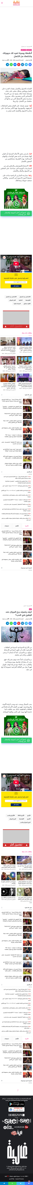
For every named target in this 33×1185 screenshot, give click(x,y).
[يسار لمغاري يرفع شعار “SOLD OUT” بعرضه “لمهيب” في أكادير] (27, 416)
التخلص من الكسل (11, 297)
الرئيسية (29, 47)
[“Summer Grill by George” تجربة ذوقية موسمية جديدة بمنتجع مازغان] (24, 360)
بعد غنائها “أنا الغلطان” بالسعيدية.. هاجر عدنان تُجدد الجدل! (12, 443)
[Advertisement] (16, 26)
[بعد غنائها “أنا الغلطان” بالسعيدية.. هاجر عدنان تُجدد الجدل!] (27, 444)
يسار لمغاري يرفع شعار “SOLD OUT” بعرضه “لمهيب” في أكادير (13, 414)
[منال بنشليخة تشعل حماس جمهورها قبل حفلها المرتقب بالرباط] (27, 430)
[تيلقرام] (7, 64)
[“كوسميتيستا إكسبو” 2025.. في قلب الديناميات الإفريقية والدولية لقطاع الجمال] (24, 378)
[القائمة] (2, 3)
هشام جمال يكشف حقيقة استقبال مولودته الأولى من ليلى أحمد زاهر (13, 464)
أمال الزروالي (28, 60)
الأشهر (17, 526)
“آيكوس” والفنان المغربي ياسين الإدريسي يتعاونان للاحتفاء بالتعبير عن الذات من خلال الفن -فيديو (8, 386)
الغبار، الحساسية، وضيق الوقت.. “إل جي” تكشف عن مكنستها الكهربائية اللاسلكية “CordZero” (8, 349)
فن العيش (23, 47)
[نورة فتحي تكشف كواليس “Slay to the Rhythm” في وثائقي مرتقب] (27, 423)
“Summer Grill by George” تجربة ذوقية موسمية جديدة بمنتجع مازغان (25, 367)
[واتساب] (11, 64)
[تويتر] (26, 64)
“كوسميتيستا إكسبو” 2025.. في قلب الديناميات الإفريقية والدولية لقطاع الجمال (25, 385)
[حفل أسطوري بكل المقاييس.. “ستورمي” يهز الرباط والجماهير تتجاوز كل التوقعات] (27, 409)
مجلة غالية (17, 304)
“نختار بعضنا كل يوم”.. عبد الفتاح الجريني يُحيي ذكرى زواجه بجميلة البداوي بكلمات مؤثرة (12, 401)
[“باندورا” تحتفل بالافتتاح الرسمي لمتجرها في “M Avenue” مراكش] (7, 360)
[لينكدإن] (22, 64)
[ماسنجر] (15, 64)
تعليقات (7, 526)
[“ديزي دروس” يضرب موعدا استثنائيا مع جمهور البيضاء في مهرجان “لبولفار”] (27, 452)
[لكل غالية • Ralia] (16, 3)
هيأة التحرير (11, 1179)
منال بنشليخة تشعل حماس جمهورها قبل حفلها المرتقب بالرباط (12, 428)
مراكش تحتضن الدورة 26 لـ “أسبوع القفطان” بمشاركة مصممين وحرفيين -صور (25, 348)
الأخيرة (26, 526)
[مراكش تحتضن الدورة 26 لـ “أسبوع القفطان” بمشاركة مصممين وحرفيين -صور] (24, 341)
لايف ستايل (23, 50)
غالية (20, 300)
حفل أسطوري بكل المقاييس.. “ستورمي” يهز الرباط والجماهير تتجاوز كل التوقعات (12, 407)
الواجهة (27, 300)
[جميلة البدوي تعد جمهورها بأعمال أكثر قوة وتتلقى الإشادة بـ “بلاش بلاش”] (27, 459)
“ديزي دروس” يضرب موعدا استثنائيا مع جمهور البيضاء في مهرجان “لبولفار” (12, 450)
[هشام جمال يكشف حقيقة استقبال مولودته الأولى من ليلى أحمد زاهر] (27, 466)
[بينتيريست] (18, 64)
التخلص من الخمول (25, 297)
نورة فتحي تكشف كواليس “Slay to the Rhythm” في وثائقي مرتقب (12, 421)
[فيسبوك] (30, 64)
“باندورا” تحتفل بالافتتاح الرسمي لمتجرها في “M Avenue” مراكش (9, 367)
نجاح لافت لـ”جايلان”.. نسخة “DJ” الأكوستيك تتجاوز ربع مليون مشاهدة (13, 436)
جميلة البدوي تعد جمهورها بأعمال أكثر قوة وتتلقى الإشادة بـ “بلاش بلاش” (12, 457)
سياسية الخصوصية (19, 1179)
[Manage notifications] (29, 1181)
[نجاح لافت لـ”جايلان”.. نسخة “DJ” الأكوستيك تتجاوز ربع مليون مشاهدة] (27, 437)
